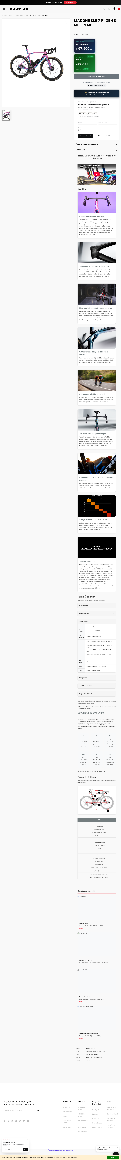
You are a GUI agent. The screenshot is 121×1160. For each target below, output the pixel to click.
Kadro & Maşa (84, 605)
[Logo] (19, 8)
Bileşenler (83, 678)
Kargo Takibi (96, 1118)
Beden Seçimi (82, 1127)
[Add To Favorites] (66, 22)
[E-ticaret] (60, 1150)
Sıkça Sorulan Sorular (67, 1122)
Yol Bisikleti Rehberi (81, 1109)
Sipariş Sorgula (97, 1123)
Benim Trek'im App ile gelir (96, 85)
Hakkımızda (66, 1107)
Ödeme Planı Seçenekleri (87, 144)
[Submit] (37, 1110)
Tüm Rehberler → (83, 1131)
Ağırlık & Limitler (85, 686)
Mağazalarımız (67, 1112)
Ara (25, 1149)
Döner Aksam (84, 613)
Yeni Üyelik (95, 1110)
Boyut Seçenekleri (85, 694)
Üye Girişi (95, 1114)
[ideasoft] (51, 1150)
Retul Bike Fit (67, 1127)
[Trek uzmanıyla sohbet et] (116, 1155)
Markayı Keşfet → (70, 2)
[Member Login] (108, 9)
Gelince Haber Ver (96, 76)
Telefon (101, 120)
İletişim (65, 1116)
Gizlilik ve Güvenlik (113, 1114)
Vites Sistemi (84, 621)
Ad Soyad (81, 120)
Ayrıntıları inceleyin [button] (72, 1157)
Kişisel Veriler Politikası (111, 1126)
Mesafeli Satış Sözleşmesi (111, 1109)
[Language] (118, 9)
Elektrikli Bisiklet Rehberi (83, 1122)
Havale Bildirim (97, 1127)
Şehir (80, 127)
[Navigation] (4, 9)
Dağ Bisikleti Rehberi (81, 1115)
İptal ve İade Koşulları (111, 1120)
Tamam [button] (113, 1157)
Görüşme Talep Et (85, 136)
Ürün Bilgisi (80, 150)
